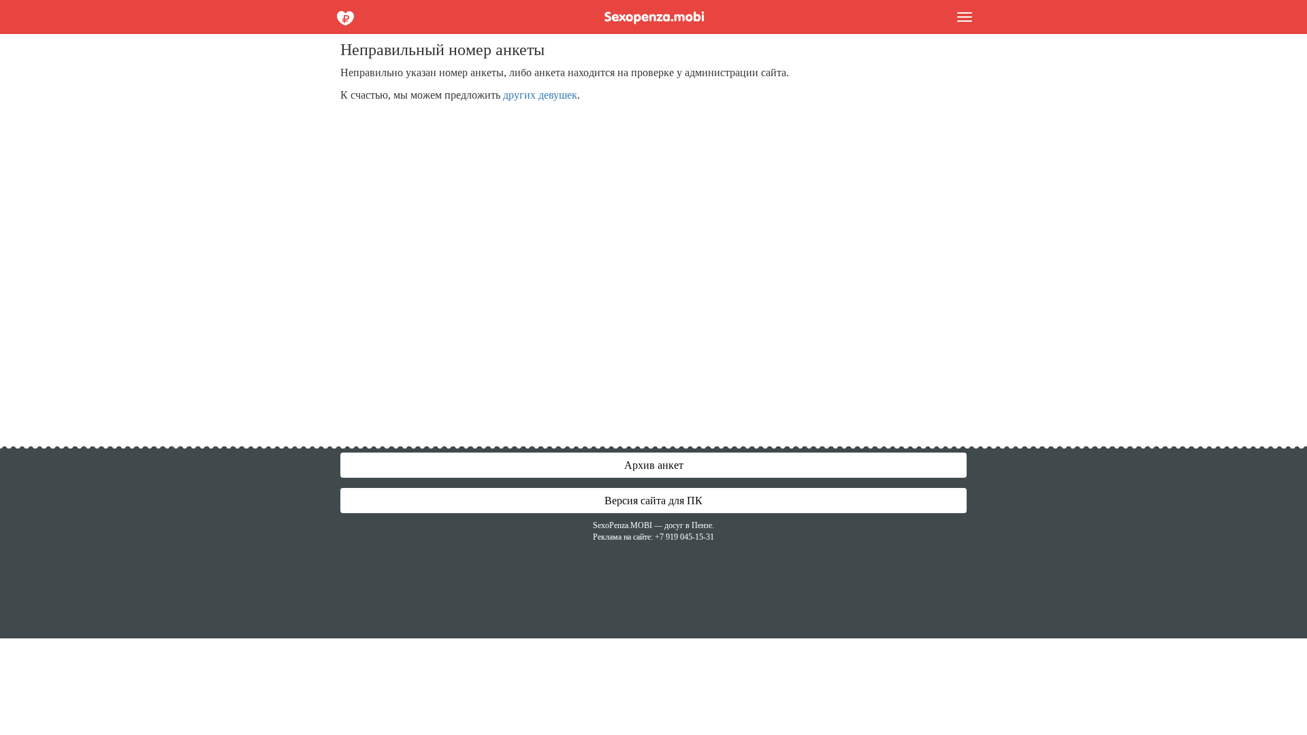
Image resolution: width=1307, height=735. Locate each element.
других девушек (540, 95)
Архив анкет (653, 465)
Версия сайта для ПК (653, 500)
